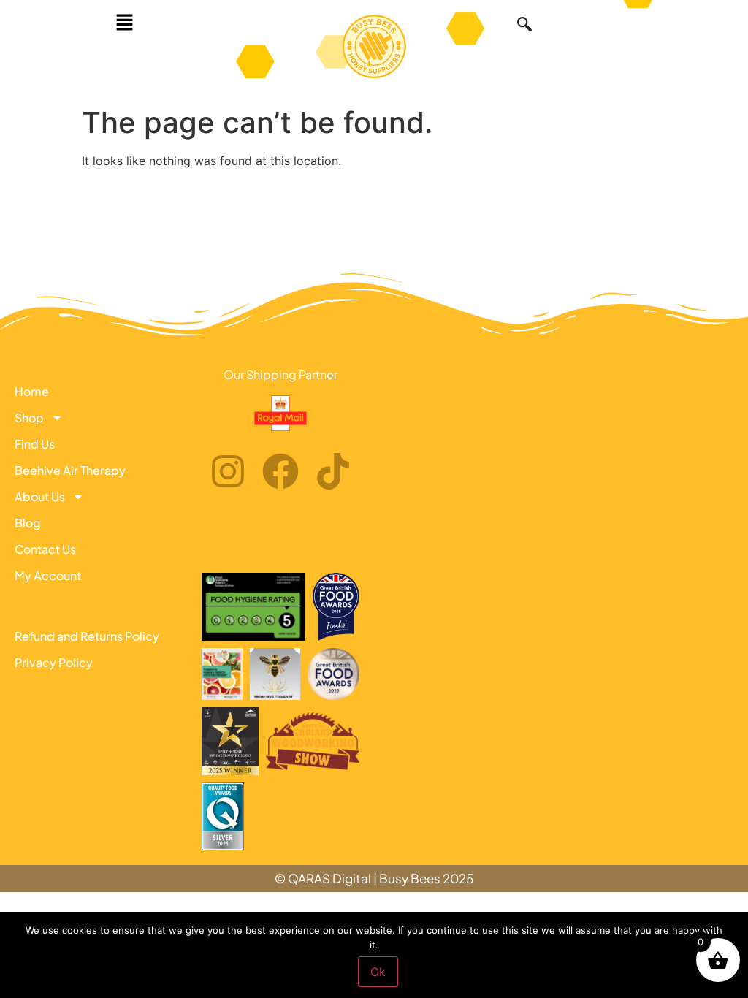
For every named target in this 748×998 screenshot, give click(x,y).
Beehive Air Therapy (70, 470)
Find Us (35, 444)
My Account (48, 575)
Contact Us (45, 549)
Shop (29, 417)
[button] (124, 23)
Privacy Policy (54, 662)
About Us (40, 496)
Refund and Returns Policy (87, 636)
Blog (28, 522)
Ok (378, 971)
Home (32, 391)
